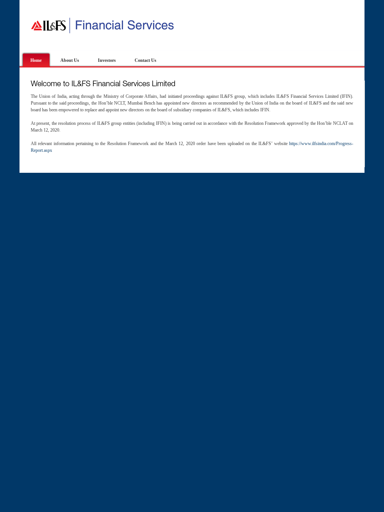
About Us (69, 60)
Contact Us (145, 60)
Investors (107, 60)
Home (36, 60)
